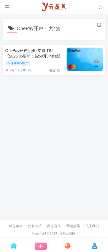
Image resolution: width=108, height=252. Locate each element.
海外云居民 (67, 233)
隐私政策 (35, 225)
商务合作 (54, 225)
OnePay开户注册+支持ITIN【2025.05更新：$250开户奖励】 (34, 53)
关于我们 (92, 225)
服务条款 (16, 225)
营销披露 (73, 225)
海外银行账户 (19, 63)
